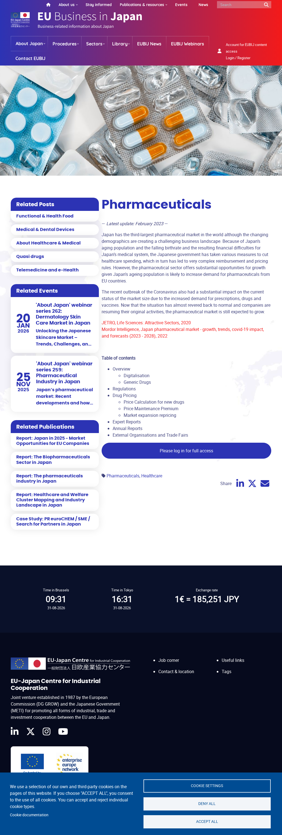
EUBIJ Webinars (187, 44)
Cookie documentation (29, 814)
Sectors (94, 44)
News (203, 4)
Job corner (168, 660)
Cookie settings (207, 785)
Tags (226, 671)
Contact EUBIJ (30, 58)
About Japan (29, 43)
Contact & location (176, 671)
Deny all (207, 803)
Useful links (233, 660)
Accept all (207, 821)
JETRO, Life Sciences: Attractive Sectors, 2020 (146, 323)
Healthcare (151, 476)
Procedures (65, 44)
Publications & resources (142, 4)
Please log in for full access (186, 451)
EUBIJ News (149, 44)
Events (181, 4)
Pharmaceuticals (123, 476)
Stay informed (99, 4)
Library (120, 44)
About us (67, 4)
